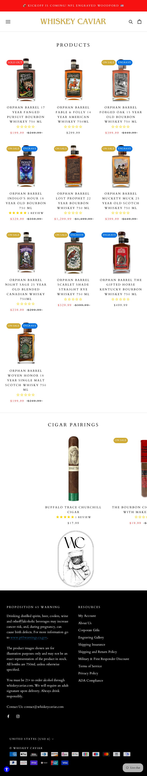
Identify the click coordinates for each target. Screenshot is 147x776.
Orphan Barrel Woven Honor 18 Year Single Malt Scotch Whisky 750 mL (26, 380)
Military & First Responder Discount (103, 659)
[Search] (131, 22)
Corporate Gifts (89, 630)
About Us (84, 623)
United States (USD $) (30, 739)
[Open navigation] (8, 21)
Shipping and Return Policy (97, 652)
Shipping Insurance (91, 644)
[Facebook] (8, 716)
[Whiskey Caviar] (73, 21)
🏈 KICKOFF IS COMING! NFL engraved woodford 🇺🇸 (73, 5)
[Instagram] (18, 716)
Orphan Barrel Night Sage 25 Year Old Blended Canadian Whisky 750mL (26, 289)
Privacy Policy (88, 673)
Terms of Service (90, 666)
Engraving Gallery (91, 637)
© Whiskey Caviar (26, 748)
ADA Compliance (90, 680)
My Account (87, 616)
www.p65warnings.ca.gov (28, 637)
